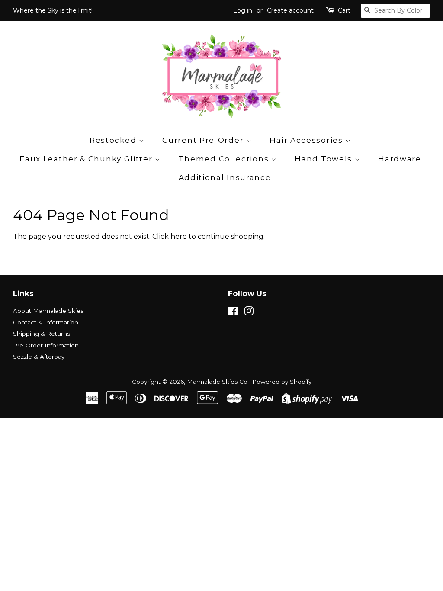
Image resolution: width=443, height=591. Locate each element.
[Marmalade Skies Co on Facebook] (233, 312)
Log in (242, 10)
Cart (344, 10)
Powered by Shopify (281, 381)
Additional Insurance (225, 177)
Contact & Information (45, 322)
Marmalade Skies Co (218, 381)
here (178, 236)
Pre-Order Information (46, 345)
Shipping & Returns (41, 333)
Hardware (399, 158)
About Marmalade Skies (48, 310)
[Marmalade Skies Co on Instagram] (249, 312)
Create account (290, 10)
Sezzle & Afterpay (38, 356)
